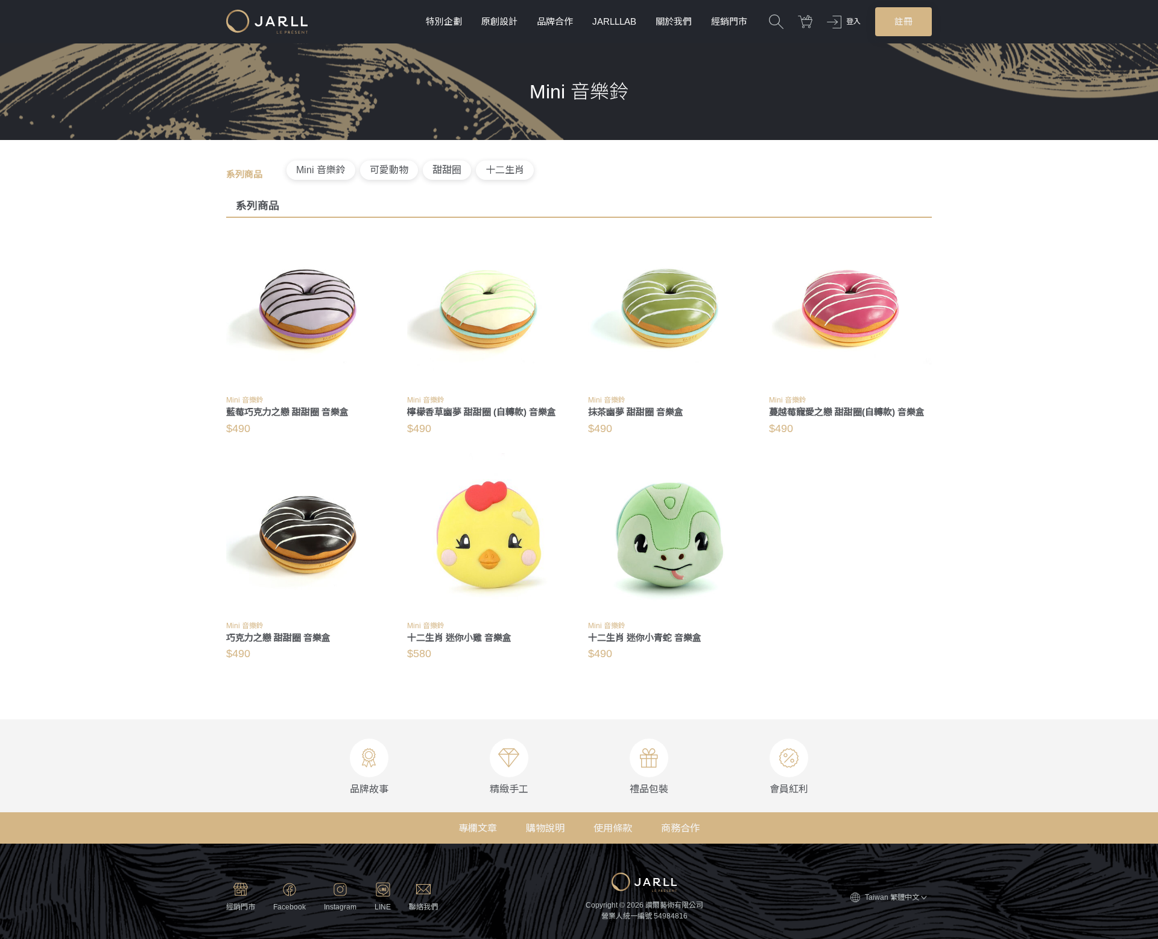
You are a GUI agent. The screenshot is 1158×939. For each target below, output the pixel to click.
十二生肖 (505, 170)
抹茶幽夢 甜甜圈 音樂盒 (635, 412)
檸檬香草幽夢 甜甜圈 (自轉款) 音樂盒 (481, 412)
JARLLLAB (614, 21)
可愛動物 (389, 170)
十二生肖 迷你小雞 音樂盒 (459, 637)
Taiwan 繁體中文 (892, 897)
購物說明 (545, 828)
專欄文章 (477, 828)
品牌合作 (555, 21)
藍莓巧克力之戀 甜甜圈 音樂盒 (287, 412)
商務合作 (680, 828)
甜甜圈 (446, 170)
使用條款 (612, 828)
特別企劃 (444, 21)
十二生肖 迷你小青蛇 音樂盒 (644, 637)
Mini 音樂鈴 (321, 170)
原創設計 (499, 21)
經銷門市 (729, 21)
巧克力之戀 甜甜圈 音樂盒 (278, 637)
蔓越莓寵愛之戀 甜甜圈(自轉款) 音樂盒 (847, 412)
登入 (853, 22)
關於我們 (674, 21)
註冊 (903, 21)
